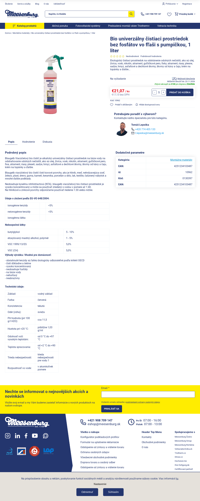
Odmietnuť (87, 492)
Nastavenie (100, 484)
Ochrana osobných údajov (94, 452)
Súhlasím (113, 492)
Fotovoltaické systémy (88, 25)
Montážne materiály (181, 159)
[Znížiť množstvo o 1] (154, 92)
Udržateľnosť (59, 4)
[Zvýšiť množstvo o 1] (163, 92)
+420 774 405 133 (145, 129)
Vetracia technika (166, 25)
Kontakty (147, 437)
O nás (46, 4)
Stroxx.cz (179, 457)
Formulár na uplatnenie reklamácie (99, 442)
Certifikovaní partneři (184, 469)
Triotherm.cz (180, 453)
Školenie (9, 4)
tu (177, 478)
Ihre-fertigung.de (182, 465)
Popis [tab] (11, 141)
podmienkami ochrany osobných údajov (143, 402)
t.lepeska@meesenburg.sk (149, 133)
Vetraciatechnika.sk (183, 449)
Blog (37, 4)
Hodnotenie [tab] (28, 141)
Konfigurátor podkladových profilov (99, 437)
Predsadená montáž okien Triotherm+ (129, 25)
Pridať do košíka (179, 92)
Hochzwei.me (181, 461)
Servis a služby (23, 4)
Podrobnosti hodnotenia (150, 56)
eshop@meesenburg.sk (104, 424)
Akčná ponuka (60, 25)
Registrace (187, 4)
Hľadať (131, 14)
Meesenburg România (184, 445)
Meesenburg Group (183, 441)
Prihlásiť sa (111, 409)
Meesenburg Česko (183, 437)
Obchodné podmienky (154, 442)
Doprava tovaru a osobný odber (97, 462)
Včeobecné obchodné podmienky (98, 457)
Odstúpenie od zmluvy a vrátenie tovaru (102, 447)
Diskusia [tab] (47, 141)
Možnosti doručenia (186, 78)
